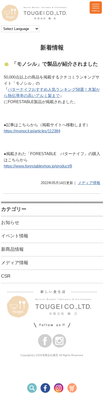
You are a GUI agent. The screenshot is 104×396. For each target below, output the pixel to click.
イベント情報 (14, 235)
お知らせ (10, 222)
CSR (5, 276)
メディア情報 (89, 183)
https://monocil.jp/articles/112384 (32, 131)
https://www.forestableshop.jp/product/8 (38, 166)
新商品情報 (12, 249)
